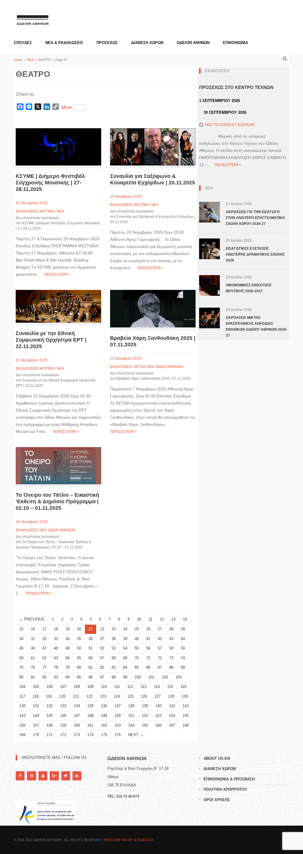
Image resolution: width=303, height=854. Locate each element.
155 (186, 715)
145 (49, 715)
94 (67, 677)
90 (21, 677)
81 (90, 667)
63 (56, 658)
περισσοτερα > (57, 274)
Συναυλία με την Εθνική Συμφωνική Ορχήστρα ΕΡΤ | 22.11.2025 (51, 339)
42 (160, 639)
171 (49, 735)
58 (171, 648)
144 (36, 715)
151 (131, 715)
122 (89, 696)
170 (36, 735)
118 (35, 696)
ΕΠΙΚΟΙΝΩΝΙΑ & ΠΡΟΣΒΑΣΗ (229, 779)
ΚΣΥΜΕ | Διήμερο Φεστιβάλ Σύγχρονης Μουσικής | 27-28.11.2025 (50, 182)
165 (145, 725)
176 (118, 735)
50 (79, 648)
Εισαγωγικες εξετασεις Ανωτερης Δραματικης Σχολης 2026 (255, 254)
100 (138, 677)
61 (33, 658)
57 (160, 648)
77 (44, 667)
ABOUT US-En (217, 758)
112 (130, 686)
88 (171, 667)
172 (63, 735)
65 (79, 658)
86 (148, 667)
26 (148, 629)
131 (36, 706)
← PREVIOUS (31, 619)
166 (158, 725)
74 (183, 658)
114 (157, 686)
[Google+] (54, 775)
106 (49, 686)
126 (144, 696)
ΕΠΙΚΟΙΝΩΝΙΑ (235, 42)
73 (171, 658)
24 (125, 629)
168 (186, 725)
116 (183, 686)
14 (185, 619)
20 (79, 629)
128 (171, 696)
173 (77, 735)
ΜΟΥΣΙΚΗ (47, 211)
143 (22, 715)
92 (44, 677)
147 (77, 715)
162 (104, 725)
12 (162, 619)
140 (158, 706)
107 (63, 686)
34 (67, 639)
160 (77, 725)
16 (33, 629)
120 (62, 696)
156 (22, 725)
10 (139, 619)
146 (63, 715)
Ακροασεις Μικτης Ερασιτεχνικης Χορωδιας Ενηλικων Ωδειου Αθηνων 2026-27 (256, 326)
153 (158, 715)
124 (117, 696)
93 (56, 677)
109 (90, 686)
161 (90, 725)
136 (104, 706)
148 (90, 715)
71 (148, 658)
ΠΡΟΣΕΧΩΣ (107, 42)
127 (157, 696)
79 (67, 667)
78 (56, 667)
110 (104, 686)
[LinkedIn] (76, 775)
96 (90, 677)
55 (137, 648)
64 (67, 658)
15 (21, 629)
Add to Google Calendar (230, 125)
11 (150, 619)
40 (137, 639)
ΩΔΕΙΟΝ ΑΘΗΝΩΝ (193, 42)
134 (77, 706)
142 (186, 706)
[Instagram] (31, 775)
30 (21, 639)
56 (148, 648)
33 (56, 639)
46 (33, 648)
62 (44, 658)
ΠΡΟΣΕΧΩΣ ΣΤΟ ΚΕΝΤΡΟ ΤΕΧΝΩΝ (236, 87)
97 (102, 677)
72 (160, 658)
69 (125, 658)
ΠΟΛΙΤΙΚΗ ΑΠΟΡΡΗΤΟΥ (225, 789)
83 (114, 667)
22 (102, 629)
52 (102, 648)
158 (49, 725)
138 (131, 706)
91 (33, 677)
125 (130, 696)
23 (114, 629)
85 (137, 667)
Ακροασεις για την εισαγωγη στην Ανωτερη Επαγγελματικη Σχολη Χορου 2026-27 (255, 218)
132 (49, 706)
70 (137, 658)
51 (90, 648)
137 (118, 706)
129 (185, 696)
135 (90, 706)
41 (148, 639)
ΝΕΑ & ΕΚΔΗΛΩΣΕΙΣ (64, 42)
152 (145, 715)
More (66, 107)
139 (145, 706)
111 (117, 686)
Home (18, 59)
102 (165, 677)
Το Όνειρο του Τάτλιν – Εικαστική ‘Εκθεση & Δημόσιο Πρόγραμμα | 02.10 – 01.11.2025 (57, 501)
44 (183, 639)
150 (118, 715)
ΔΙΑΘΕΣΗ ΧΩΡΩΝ (147, 42)
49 (67, 648)
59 (183, 648)
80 (79, 667)
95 (79, 677)
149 (104, 715)
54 (125, 648)
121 (76, 696)
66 (90, 658)
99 (125, 677)
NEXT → (136, 735)
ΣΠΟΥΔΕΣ (23, 42)
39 (125, 639)
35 (79, 639)
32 (44, 639)
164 (131, 725)
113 (143, 686)
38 (114, 639)
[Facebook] (20, 775)
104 (22, 686)
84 (125, 667)
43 (171, 639)
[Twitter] (65, 775)
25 (137, 629)
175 (104, 735)
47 (44, 648)
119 (49, 696)
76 (33, 667)
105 (36, 686)
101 (151, 677)
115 (170, 686)
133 (63, 706)
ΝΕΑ (30, 59)
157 (36, 725)
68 (114, 658)
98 (114, 677)
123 (103, 696)
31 (33, 639)
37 (102, 639)
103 (178, 677)
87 (160, 667)
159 (63, 725)
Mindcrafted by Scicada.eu (128, 840)
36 (90, 639)
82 (102, 667)
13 (173, 619)
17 (44, 629)
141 (172, 706)
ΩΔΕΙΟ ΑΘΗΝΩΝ (169, 367)
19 (67, 629)
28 (171, 629)
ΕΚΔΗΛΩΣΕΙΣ (27, 211)
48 (56, 648)
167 (172, 725)
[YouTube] (42, 775)
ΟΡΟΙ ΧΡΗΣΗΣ (217, 800)
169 (22, 735)
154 (172, 715)
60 (21, 658)
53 (114, 648)
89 (183, 667)
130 (22, 706)
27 (160, 629)
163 (118, 725)
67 (102, 658)
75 (21, 667)
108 (77, 686)
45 (21, 648)
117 (22, 696)
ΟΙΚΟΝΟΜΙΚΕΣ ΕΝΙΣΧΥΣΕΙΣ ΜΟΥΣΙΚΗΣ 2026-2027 (249, 288)
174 (90, 735)
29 (183, 629)
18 (56, 629)
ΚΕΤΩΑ (140, 367)
